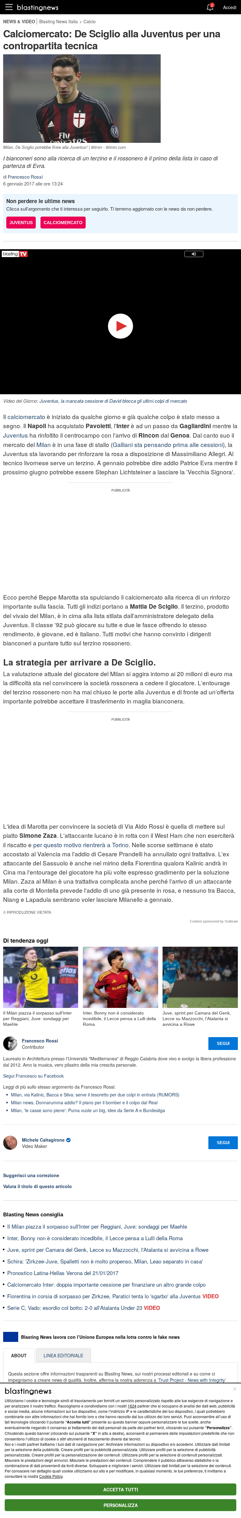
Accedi (229, 7)
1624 (132, 1405)
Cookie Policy (50, 1476)
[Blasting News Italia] (38, 7)
